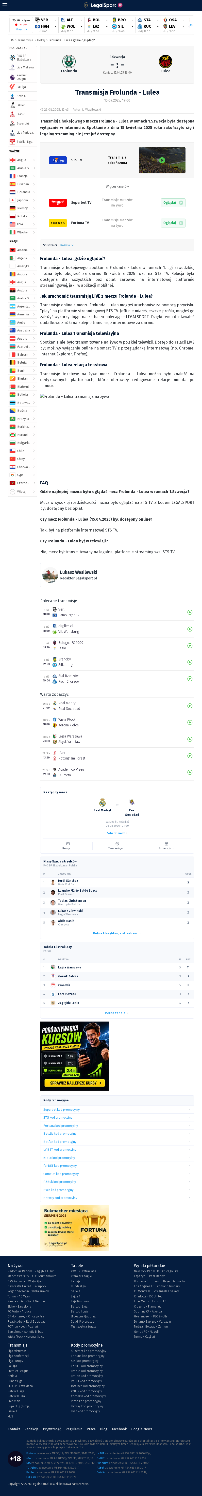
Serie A (75, 1291)
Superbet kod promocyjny (88, 1351)
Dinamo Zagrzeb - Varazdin (152, 1321)
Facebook (119, 1429)
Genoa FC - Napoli (146, 1331)
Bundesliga (78, 1286)
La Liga (75, 1281)
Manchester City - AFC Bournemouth (32, 1276)
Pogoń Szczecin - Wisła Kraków (28, 1291)
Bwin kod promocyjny (85, 1411)
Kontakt (14, 1429)
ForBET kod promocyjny (87, 1366)
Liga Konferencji (18, 1356)
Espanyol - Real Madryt (149, 1276)
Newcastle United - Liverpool (27, 1286)
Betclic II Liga (79, 1311)
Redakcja (31, 1429)
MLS (10, 1416)
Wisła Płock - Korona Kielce (26, 1336)
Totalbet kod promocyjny (88, 1386)
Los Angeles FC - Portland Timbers (157, 1286)
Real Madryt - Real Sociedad (27, 1321)
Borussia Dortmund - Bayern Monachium (161, 1281)
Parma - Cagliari (144, 1336)
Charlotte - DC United (148, 1296)
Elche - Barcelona (19, 1306)
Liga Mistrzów (80, 1301)
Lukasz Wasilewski (78, 572)
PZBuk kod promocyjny (86, 1391)
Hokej (41, 40)
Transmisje (25, 40)
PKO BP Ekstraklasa (83, 1271)
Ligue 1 (75, 1296)
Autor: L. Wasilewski (87, 109)
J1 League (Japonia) (84, 1316)
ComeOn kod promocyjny (88, 1396)
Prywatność (52, 1429)
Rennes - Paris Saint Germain (27, 1301)
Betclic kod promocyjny (87, 1371)
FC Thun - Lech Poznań (23, 1326)
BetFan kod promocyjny (87, 1376)
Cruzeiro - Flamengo (148, 1306)
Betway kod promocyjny (87, 1406)
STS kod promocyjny (85, 1361)
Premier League (81, 1276)
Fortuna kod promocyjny (87, 1356)
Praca (91, 1429)
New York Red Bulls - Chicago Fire (156, 1271)
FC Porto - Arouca (19, 1311)
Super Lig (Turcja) (19, 1406)
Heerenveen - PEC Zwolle (151, 1316)
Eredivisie (14, 1401)
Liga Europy (15, 1361)
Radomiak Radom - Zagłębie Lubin (31, 1271)
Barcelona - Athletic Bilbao (26, 1331)
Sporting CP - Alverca (148, 1311)
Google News (141, 1429)
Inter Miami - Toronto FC (150, 1301)
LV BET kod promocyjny (86, 1381)
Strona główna (12, 40)
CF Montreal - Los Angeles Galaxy (156, 1291)
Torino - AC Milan (19, 1296)
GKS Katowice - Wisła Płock (26, 1281)
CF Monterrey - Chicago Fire (26, 1316)
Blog (103, 1429)
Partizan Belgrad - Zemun (151, 1326)
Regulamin (74, 1429)
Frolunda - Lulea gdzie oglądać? (72, 40)
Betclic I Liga (79, 1306)
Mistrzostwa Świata (83, 1326)
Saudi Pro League (82, 1321)
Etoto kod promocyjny (86, 1401)
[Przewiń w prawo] (189, 25)
